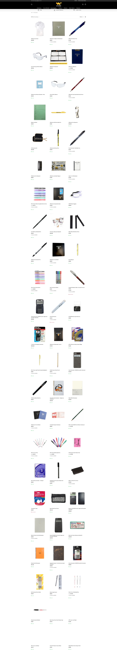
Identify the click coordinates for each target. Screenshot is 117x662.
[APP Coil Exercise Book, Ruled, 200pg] (77, 334)
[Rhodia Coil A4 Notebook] (39, 553)
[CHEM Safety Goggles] (77, 193)
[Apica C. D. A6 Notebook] (77, 166)
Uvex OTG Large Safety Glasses (36, 66)
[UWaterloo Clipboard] (77, 56)
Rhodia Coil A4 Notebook (35, 563)
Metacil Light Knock (53, 592)
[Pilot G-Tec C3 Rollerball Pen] (77, 582)
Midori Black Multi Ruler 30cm (74, 231)
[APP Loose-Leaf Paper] (77, 610)
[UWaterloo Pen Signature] (77, 112)
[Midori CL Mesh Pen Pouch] (77, 470)
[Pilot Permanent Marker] (58, 277)
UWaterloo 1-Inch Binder (54, 259)
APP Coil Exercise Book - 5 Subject (37, 480)
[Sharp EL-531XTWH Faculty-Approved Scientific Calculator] (77, 498)
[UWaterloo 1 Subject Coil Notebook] (58, 28)
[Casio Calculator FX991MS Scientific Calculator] (77, 360)
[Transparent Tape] (39, 498)
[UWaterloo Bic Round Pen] (58, 138)
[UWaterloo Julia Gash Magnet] (58, 166)
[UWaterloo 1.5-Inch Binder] (39, 414)
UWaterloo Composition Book (55, 203)
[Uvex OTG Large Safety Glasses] (39, 56)
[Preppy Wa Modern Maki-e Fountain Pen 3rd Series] (77, 277)
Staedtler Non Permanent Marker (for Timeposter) (56, 481)
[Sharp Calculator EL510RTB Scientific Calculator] (77, 553)
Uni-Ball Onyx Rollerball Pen (36, 231)
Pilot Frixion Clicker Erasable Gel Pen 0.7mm (39, 203)
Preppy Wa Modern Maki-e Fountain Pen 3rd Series (76, 288)
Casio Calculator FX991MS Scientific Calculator (77, 370)
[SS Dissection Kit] (39, 138)
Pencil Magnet (71, 259)
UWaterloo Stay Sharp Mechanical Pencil (76, 94)
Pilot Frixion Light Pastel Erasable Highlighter (39, 370)
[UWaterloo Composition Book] (58, 193)
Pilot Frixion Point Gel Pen (35, 287)
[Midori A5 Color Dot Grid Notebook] (39, 525)
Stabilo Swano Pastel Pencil (55, 370)
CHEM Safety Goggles (72, 203)
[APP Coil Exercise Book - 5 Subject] (39, 470)
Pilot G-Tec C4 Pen (34, 452)
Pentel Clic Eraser (53, 316)
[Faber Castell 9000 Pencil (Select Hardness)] (77, 414)
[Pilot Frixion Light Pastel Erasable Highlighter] (39, 360)
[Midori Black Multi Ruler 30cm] (77, 221)
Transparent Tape (34, 508)
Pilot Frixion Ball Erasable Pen (55, 452)
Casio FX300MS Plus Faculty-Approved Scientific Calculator (57, 536)
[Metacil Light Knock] (58, 582)
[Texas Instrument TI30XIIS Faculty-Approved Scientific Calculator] (39, 306)
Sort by (32, 16)
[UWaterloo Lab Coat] (39, 28)
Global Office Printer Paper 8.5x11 (74, 645)
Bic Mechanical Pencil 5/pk (36, 592)
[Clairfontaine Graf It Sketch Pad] (77, 442)
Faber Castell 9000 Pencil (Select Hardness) (77, 424)
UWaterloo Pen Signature (73, 122)
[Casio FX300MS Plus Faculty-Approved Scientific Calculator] (58, 525)
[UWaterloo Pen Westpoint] (39, 166)
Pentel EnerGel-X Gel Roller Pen (74, 148)
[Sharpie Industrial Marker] (39, 610)
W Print (76, 0)
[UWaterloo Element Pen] (77, 28)
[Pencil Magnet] (77, 249)
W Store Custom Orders (82, 0)
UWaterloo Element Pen (73, 38)
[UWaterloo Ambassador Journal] (58, 334)
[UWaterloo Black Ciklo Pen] (39, 388)
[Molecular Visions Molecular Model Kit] (77, 525)
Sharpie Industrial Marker (35, 620)
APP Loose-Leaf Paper (73, 620)
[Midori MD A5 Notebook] (77, 388)
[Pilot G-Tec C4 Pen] (39, 442)
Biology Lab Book (34, 122)
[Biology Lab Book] (39, 112)
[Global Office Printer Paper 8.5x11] (77, 635)
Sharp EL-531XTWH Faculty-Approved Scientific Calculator (77, 509)
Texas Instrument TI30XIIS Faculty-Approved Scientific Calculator (39, 317)
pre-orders (37, 0)
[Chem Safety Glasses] (58, 84)
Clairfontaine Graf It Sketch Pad (74, 452)
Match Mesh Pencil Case (54, 508)
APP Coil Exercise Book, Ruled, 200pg (75, 344)
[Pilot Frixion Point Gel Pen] (39, 277)
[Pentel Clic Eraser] (58, 306)
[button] (85, 4)
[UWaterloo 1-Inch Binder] (58, 249)
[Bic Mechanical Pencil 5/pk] (39, 582)
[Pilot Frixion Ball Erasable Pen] (58, 442)
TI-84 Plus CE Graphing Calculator (37, 344)
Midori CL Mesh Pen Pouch (73, 480)
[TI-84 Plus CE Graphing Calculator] (39, 334)
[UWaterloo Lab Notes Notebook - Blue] (39, 84)
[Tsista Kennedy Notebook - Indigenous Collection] (58, 388)
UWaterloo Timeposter (54, 66)
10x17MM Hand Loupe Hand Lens (74, 316)
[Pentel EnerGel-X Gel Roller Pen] (77, 138)
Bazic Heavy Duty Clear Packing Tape (56, 620)
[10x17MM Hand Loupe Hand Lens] (77, 306)
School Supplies (35, 12)
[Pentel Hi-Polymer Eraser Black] (58, 635)
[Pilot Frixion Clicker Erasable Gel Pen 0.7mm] (39, 193)
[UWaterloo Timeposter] (58, 56)
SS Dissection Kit (34, 148)
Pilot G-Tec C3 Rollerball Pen (74, 592)
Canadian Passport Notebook (55, 424)
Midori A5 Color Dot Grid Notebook (37, 535)
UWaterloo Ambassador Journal (55, 344)
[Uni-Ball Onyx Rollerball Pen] (39, 221)
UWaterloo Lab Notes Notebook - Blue (38, 94)
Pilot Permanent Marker (54, 287)
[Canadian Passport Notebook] (58, 414)
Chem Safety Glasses (54, 94)
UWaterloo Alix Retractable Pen (55, 122)
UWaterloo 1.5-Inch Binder (35, 424)
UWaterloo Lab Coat (34, 38)
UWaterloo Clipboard (72, 66)
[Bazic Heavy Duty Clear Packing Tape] (58, 610)
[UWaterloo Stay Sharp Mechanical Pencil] (77, 84)
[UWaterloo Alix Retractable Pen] (58, 112)
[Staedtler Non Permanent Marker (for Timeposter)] (58, 470)
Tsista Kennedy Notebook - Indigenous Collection (57, 399)
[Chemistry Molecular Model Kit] (58, 221)
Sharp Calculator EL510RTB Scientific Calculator (77, 563)
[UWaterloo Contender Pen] (39, 249)
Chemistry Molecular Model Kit (55, 231)
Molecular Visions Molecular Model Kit (75, 535)
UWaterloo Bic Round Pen (54, 148)
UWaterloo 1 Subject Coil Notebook (56, 38)
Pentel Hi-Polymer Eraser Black (55, 645)
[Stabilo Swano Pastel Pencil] (58, 360)
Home (32, 12)
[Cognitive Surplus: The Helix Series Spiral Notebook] (58, 553)
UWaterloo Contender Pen (36, 259)
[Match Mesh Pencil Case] (58, 498)
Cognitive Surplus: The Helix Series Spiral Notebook (57, 564)
